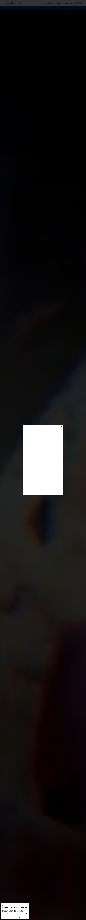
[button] (61, 426)
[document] (43, 460)
